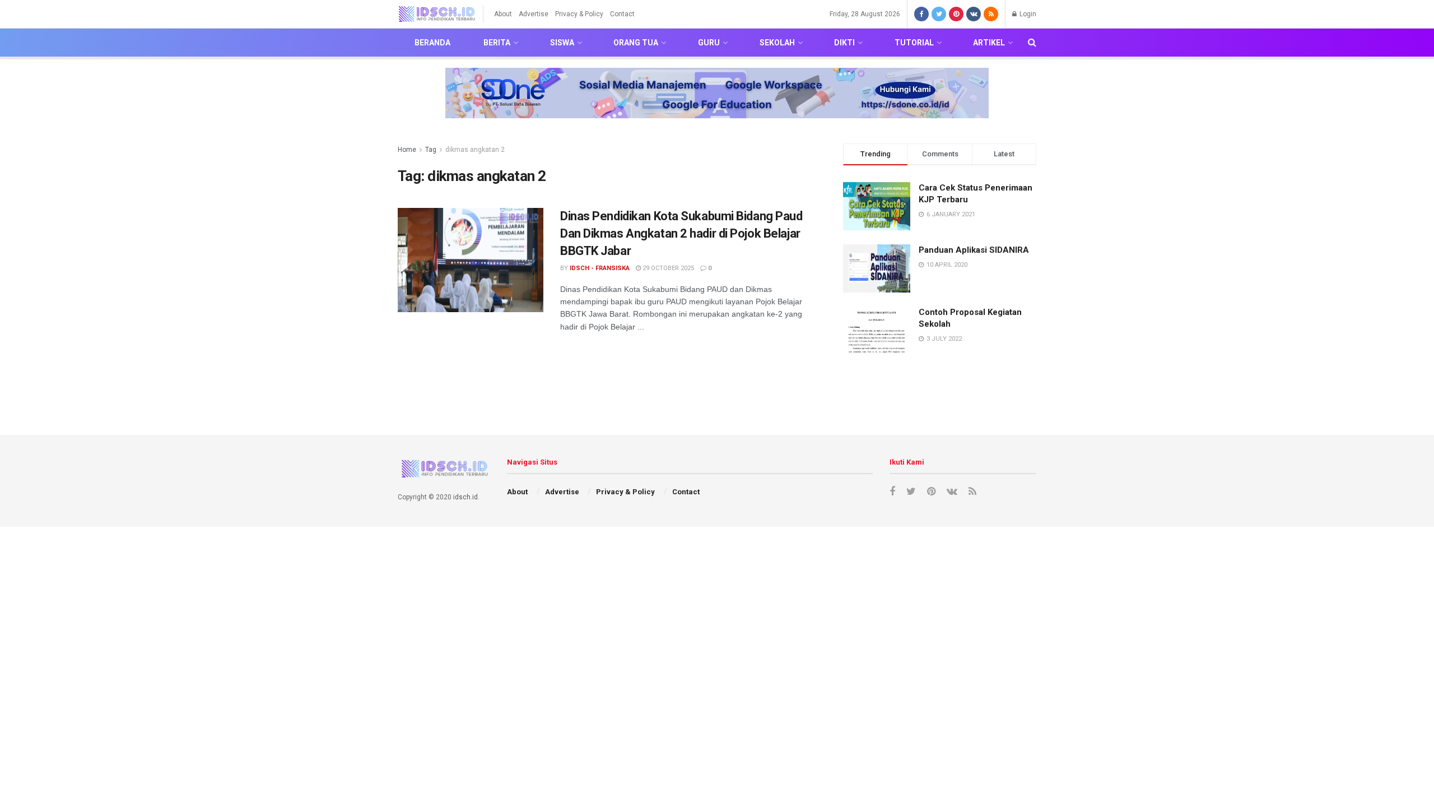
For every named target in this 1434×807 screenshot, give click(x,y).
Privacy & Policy (579, 14)
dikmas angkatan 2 (475, 150)
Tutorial (914, 42)
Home (407, 150)
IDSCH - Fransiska (600, 268)
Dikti (844, 42)
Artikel (989, 42)
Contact (622, 14)
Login (1027, 14)
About (503, 14)
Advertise (533, 14)
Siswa (562, 42)
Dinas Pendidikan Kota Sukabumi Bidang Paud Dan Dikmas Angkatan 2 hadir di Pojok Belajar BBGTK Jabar (681, 233)
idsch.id (465, 497)
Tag (430, 150)
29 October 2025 (667, 268)
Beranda (432, 42)
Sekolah (777, 42)
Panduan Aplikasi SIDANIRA (974, 250)
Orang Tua (635, 42)
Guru (709, 42)
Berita (496, 42)
